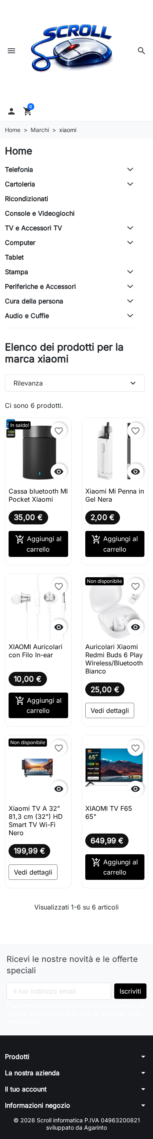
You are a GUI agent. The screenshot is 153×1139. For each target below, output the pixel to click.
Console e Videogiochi (40, 213)
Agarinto (95, 1127)
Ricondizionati (26, 199)
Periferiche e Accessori (40, 286)
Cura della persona (34, 301)
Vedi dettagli (110, 710)
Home (18, 151)
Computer (20, 242)
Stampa (16, 272)
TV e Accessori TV (33, 228)
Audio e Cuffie (27, 316)
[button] (141, 51)
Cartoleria (20, 184)
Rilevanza (75, 383)
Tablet (14, 257)
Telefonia (19, 169)
